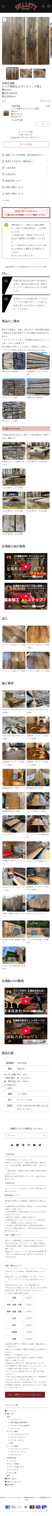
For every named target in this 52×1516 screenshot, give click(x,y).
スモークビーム (15, 1455)
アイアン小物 (11, 1473)
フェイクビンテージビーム (19, 1449)
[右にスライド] (49, 74)
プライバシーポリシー (16, 1497)
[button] (3, 6)
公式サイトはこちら (13, 1482)
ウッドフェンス (15, 1419)
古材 (8, 1417)
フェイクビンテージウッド (19, 1434)
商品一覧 (10, 1414)
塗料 (8, 1476)
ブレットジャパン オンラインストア (23, 1511)
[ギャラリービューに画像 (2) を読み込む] (26, 73)
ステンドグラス (12, 1470)
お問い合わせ (11, 1479)
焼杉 (11, 1443)
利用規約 (26, 1497)
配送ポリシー (34, 1497)
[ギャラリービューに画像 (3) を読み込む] (39, 73)
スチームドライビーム (18, 1452)
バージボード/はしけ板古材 (20, 1425)
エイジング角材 (12, 1446)
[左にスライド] (3, 74)
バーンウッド (15, 1428)
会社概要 (10, 1485)
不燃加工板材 (11, 1458)
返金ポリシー (5, 1497)
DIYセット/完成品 (13, 1464)
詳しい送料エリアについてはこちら (25, 1394)
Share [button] (7, 200)
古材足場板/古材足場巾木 (19, 1422)
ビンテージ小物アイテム (15, 1467)
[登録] (44, 1135)
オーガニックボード (17, 1440)
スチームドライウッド (18, 1437)
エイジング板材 (12, 1431)
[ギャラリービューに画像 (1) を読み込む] (12, 73)
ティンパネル (11, 1461)
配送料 (13, 137)
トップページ (12, 1411)
